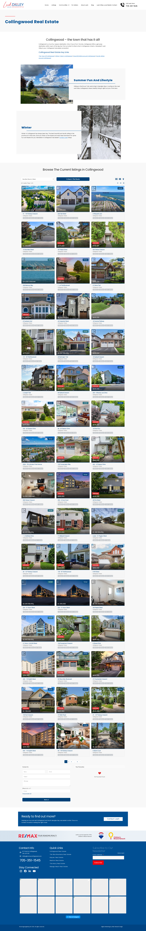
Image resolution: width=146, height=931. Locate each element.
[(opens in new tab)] (38, 837)
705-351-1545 (30, 860)
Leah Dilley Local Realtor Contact (107, 5)
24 (120, 183)
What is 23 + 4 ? (26, 788)
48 (123, 183)
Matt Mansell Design (117, 926)
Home (46, 5)
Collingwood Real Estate (58, 851)
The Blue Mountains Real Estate (60, 854)
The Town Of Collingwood (46, 56)
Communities (63, 5)
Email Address (98, 855)
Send (45, 800)
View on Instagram (74, 917)
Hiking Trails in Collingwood (63, 56)
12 (117, 183)
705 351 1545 (131, 6)
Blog (92, 5)
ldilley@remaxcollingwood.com (32, 856)
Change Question (26, 793)
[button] (68, 5)
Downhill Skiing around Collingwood (84, 56)
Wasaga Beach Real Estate (59, 866)
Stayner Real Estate (56, 857)
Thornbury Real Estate (57, 863)
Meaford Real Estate (57, 860)
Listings (53, 5)
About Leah (84, 5)
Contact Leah (63, 137)
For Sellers (74, 5)
